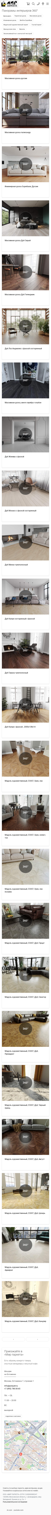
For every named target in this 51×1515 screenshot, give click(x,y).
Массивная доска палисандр (18, 132)
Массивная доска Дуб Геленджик (20, 294)
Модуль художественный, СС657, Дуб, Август (25, 1159)
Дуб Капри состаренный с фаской (20, 619)
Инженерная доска (9, 20)
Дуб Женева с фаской (14, 457)
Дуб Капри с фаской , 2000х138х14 (20, 727)
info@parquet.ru (11, 1386)
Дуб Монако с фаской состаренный (20, 511)
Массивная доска (36, 16)
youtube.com (18, 1510)
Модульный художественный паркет (15, 25)
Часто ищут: (7, 16)
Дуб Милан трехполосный (16, 565)
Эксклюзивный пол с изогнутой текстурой (17, 33)
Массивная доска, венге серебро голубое (23, 402)
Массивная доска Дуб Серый (18, 240)
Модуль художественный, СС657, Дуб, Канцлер (25, 1321)
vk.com (9, 1510)
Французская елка (9, 29)
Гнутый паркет (37, 25)
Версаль (22, 29)
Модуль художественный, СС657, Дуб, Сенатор (25, 997)
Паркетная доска (20, 16)
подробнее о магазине (13, 1416)
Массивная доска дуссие (16, 78)
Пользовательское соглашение (15, 1502)
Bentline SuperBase (26, 20)
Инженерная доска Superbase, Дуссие (21, 186)
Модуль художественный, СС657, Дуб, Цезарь (25, 1213)
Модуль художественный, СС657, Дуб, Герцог (25, 943)
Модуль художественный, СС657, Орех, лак (24, 781)
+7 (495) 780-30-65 (12, 1389)
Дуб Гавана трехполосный (16, 673)
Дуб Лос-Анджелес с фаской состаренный (23, 348)
